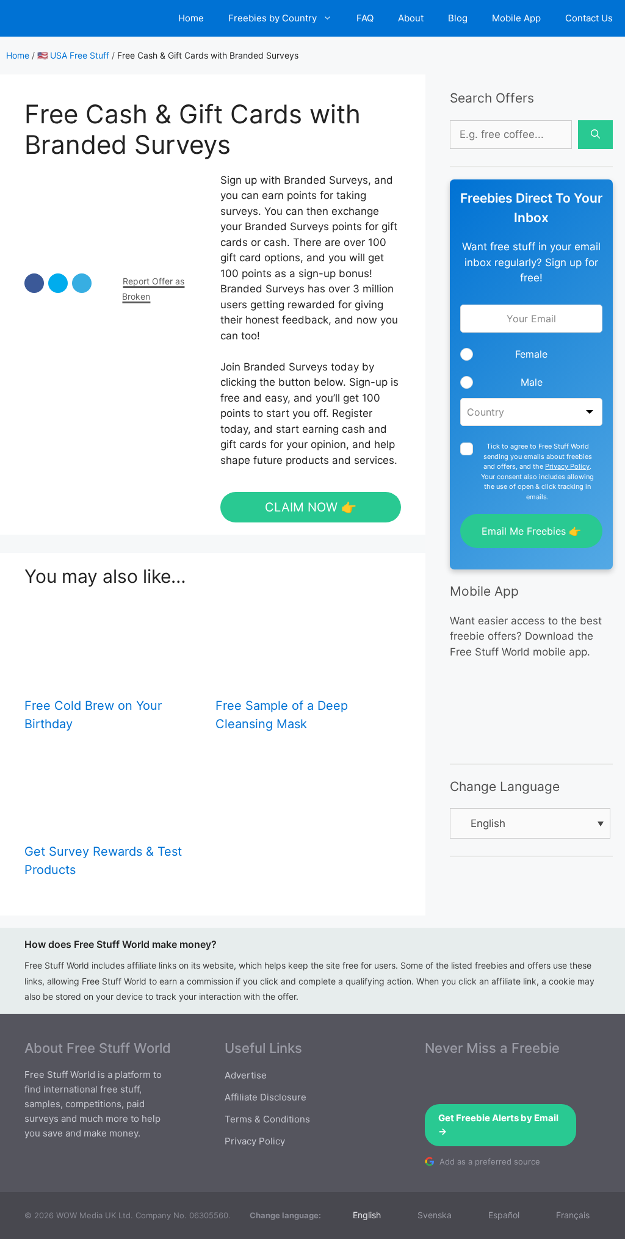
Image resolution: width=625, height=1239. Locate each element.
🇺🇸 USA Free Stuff (73, 55)
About (411, 18)
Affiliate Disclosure (265, 1097)
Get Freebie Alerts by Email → (498, 1125)
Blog (458, 18)
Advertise (246, 1075)
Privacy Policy (567, 466)
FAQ (365, 18)
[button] (34, 283)
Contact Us (589, 18)
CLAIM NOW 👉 (310, 507)
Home (191, 18)
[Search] (595, 135)
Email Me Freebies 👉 (531, 531)
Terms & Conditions (267, 1119)
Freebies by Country (272, 18)
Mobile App (516, 18)
